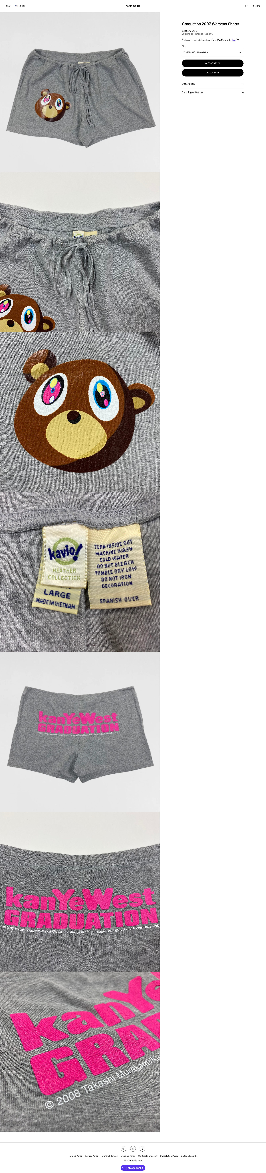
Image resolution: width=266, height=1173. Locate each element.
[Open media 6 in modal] (80, 892)
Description (188, 83)
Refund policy (75, 1156)
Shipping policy (128, 1156)
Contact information (147, 1156)
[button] (246, 6)
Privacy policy (91, 1156)
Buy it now (213, 72)
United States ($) (189, 1156)
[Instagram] (123, 1148)
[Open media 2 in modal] (80, 252)
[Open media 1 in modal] (80, 92)
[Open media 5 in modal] (80, 732)
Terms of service (109, 1156)
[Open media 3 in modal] (80, 412)
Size (184, 46)
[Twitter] (133, 1148)
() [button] (256, 6)
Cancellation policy (169, 1156)
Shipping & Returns (192, 92)
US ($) (22, 6)
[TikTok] (142, 1148)
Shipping (186, 34)
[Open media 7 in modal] (80, 1052)
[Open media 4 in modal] (80, 572)
